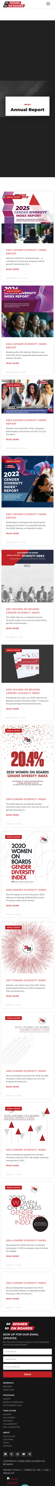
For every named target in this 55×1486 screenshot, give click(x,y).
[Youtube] (23, 1454)
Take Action (9, 1410)
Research (8, 1383)
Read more (12, 269)
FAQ (46, 1470)
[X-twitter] (11, 1454)
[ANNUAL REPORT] (27, 1274)
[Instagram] (17, 1454)
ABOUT (6, 1432)
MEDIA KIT (8, 1473)
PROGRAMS (8, 1395)
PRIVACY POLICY (12, 1470)
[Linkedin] (5, 1454)
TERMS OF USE (32, 1470)
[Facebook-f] (29, 1454)
